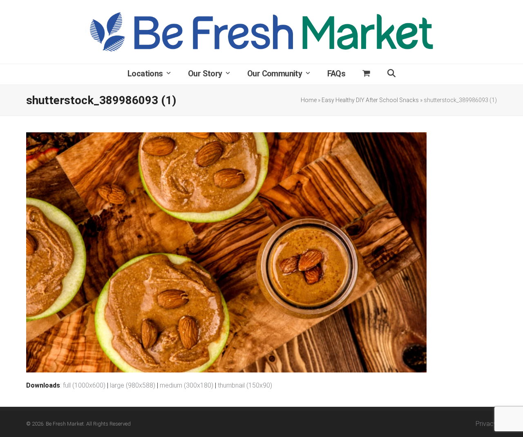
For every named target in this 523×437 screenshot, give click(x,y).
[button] (366, 74)
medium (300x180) (186, 385)
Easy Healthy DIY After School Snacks (370, 100)
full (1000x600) (84, 385)
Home (309, 100)
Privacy (486, 424)
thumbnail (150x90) (245, 385)
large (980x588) (132, 385)
